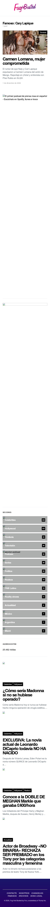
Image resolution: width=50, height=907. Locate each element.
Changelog (37, 893)
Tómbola (43, 32)
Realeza (27, 790)
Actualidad (8, 840)
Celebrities (8, 684)
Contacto (12, 893)
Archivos (23, 895)
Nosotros (24, 893)
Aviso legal (36, 895)
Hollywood (18, 684)
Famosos (12, 895)
